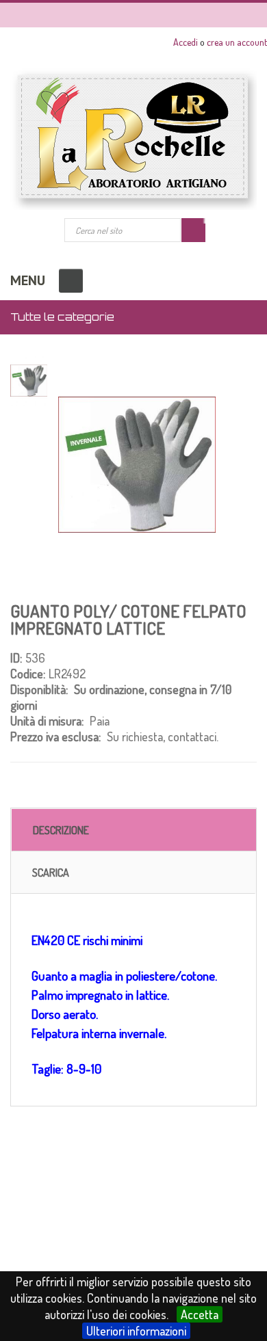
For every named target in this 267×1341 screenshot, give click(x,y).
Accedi (185, 42)
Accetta (199, 1314)
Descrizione (61, 830)
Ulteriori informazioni (136, 1330)
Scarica (50, 872)
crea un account (237, 42)
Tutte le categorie (62, 316)
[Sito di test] (133, 139)
